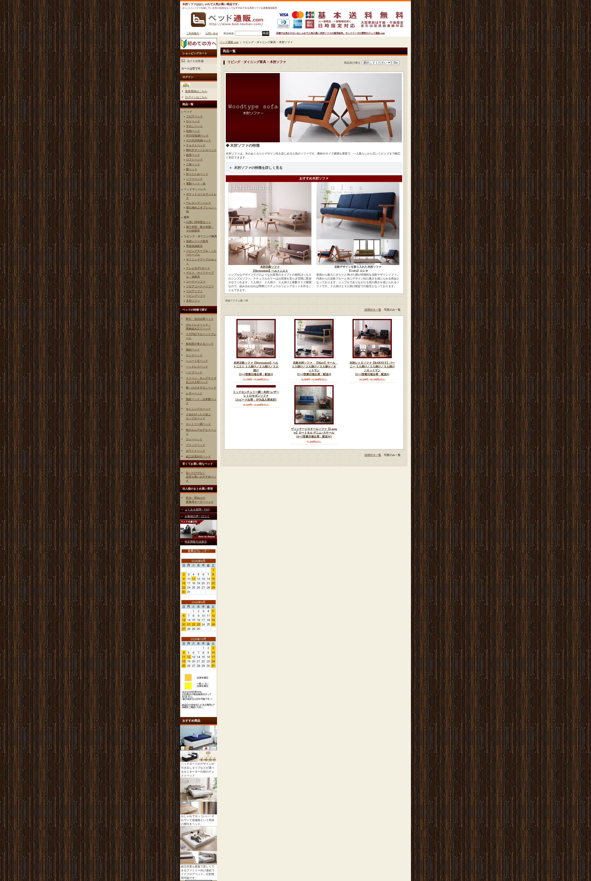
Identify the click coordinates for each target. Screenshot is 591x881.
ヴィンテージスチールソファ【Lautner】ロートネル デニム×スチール (314, 432)
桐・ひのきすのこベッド (201, 387)
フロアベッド (194, 116)
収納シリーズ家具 (197, 241)
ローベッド (193, 121)
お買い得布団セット (198, 222)
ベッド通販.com (228, 42)
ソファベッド (194, 179)
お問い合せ (211, 33)
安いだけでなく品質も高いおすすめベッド (201, 476)
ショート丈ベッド (197, 361)
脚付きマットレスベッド (201, 150)
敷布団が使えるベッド (200, 343)
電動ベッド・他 (195, 183)
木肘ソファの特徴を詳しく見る (258, 168)
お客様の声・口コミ (197, 516)
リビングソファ (195, 296)
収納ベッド (193, 131)
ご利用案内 (192, 33)
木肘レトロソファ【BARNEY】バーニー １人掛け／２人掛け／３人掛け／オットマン (372, 368)
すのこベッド (194, 126)
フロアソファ (194, 291)
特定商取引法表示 (196, 541)
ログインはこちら (196, 97)
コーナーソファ (195, 281)
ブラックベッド (195, 445)
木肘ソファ (193, 300)
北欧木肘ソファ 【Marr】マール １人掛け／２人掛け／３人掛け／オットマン (315, 368)
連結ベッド (193, 349)
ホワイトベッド (195, 450)
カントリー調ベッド (198, 424)
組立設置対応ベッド (198, 456)
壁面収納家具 (194, 246)
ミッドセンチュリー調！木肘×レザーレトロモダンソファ (256, 432)
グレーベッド (194, 439)
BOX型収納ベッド (197, 135)
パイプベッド (194, 372)
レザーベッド (194, 393)
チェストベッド (195, 145)
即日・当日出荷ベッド (200, 319)
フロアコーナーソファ (200, 286)
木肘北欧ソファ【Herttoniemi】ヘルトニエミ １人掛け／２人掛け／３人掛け (255, 368)
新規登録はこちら (196, 91)
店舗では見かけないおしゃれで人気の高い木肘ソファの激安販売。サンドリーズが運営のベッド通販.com (330, 33)
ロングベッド (194, 355)
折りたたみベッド (197, 174)
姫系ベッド (193, 155)
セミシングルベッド (198, 409)
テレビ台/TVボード (198, 268)
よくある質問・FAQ (197, 509)
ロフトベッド (194, 159)
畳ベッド (191, 169)
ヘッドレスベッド (197, 366)
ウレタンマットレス (198, 203)
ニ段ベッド (193, 164)
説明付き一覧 (373, 309)
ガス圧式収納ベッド (198, 140)
